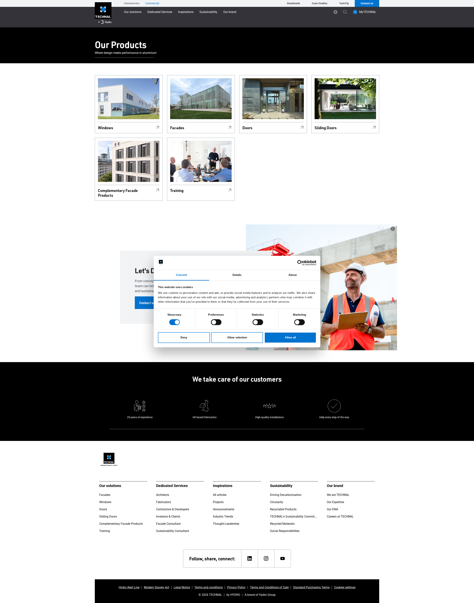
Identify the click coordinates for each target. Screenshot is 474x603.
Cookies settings (345, 587)
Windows (105, 127)
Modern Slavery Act (156, 587)
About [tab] (292, 275)
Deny (184, 337)
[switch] (216, 322)
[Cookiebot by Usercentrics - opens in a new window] (300, 263)
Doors (247, 127)
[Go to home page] (103, 13)
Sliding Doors (326, 127)
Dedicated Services (159, 12)
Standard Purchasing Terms (311, 587)
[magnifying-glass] (345, 12)
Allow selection (237, 337)
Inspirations (185, 12)
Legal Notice (182, 587)
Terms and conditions (208, 587)
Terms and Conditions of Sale (269, 587)
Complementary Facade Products (118, 193)
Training (176, 190)
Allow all (290, 337)
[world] (335, 12)
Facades (177, 127)
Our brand (229, 12)
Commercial (152, 3)
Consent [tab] (181, 275)
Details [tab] (237, 275)
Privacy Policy (236, 587)
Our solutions (132, 12)
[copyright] (393, 229)
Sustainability (208, 12)
